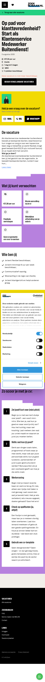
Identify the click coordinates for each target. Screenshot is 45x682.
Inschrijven (5, 635)
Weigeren (22, 384)
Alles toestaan (22, 370)
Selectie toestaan (22, 377)
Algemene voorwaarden (9, 652)
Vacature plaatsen (8, 638)
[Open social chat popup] (39, 676)
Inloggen (5, 631)
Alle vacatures (6, 602)
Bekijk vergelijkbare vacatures (19, 81)
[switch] (39, 340)
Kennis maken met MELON (11, 617)
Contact (4, 620)
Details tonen (33, 363)
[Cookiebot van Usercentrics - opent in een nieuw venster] (32, 296)
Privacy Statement (23, 652)
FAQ (3, 613)
